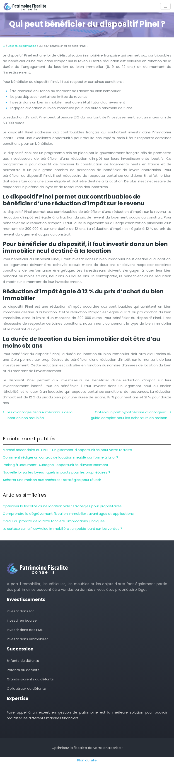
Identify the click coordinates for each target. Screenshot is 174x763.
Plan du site (87, 760)
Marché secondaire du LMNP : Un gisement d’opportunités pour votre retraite (67, 449)
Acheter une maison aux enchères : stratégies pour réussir (52, 479)
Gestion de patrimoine (22, 46)
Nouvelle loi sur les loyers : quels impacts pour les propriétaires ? (56, 472)
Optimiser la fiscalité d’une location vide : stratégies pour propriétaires (62, 506)
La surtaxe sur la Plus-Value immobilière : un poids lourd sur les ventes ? (62, 528)
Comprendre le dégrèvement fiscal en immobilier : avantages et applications (68, 513)
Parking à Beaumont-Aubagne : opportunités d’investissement (56, 464)
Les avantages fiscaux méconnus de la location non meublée (39, 415)
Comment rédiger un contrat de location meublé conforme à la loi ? (60, 457)
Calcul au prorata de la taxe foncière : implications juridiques (54, 521)
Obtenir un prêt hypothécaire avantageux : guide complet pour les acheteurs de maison (129, 415)
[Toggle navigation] (165, 6)
